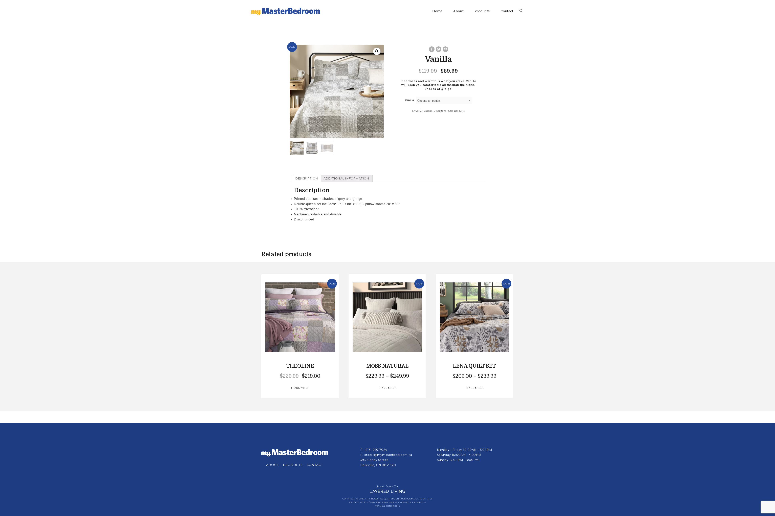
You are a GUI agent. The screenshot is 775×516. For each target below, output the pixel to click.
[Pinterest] (445, 49)
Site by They (425, 498)
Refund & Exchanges (413, 502)
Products (482, 11)
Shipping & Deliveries (383, 502)
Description (306, 178)
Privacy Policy (358, 502)
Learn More (300, 387)
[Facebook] (431, 49)
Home (437, 11)
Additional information (346, 178)
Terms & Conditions (387, 506)
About (458, 11)
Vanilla (409, 100)
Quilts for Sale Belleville (450, 110)
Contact (507, 11)
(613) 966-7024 (375, 450)
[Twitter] (438, 49)
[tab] (306, 178)
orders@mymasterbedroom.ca (388, 455)
